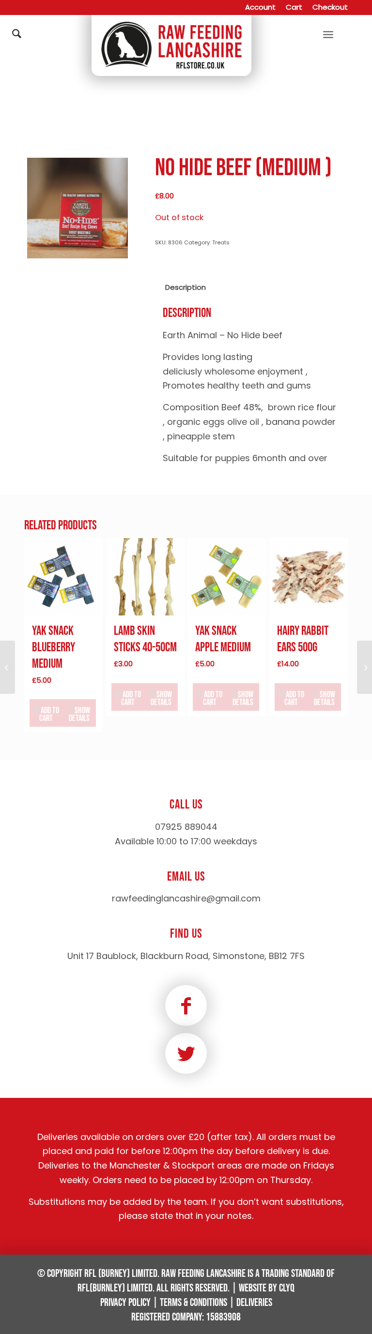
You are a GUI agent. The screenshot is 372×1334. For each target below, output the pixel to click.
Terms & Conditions (193, 1302)
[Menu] (328, 33)
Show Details (79, 714)
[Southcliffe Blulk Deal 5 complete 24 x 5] (7, 667)
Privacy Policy (125, 1302)
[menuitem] (260, 7)
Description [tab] (185, 287)
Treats (221, 242)
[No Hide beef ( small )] (364, 667)
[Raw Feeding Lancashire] (171, 34)
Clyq (286, 1288)
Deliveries (254, 1302)
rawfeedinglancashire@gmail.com (186, 898)
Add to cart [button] (49, 714)
